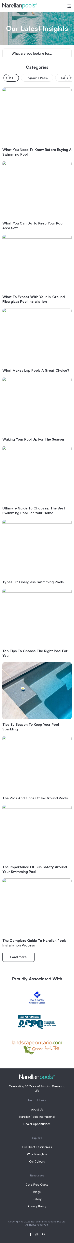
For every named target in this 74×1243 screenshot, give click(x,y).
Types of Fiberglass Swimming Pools (33, 582)
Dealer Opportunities (37, 1124)
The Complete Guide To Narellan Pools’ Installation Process (34, 942)
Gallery (37, 1199)
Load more (18, 957)
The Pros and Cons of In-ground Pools (35, 798)
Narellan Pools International (37, 1116)
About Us (37, 1109)
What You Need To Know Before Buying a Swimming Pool (36, 151)
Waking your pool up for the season (33, 439)
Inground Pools (37, 77)
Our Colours (37, 1161)
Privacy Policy (37, 1206)
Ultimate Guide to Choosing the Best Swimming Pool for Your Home (33, 510)
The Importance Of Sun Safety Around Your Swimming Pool (34, 869)
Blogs (37, 1191)
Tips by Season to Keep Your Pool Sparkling (30, 726)
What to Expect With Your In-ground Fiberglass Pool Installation (33, 299)
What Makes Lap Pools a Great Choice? (35, 370)
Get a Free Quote (37, 1184)
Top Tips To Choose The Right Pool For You (34, 653)
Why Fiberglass (37, 1154)
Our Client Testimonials (37, 1147)
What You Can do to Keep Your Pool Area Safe (32, 225)
